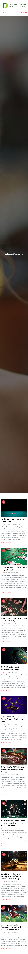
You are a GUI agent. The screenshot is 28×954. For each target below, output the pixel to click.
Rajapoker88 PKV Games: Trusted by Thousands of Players (12, 769)
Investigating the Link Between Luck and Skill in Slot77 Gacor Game (12, 927)
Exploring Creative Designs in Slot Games (13, 520)
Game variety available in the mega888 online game (14, 568)
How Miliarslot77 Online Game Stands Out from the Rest (13, 719)
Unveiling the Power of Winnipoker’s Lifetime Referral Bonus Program (11, 876)
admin (4, 524)
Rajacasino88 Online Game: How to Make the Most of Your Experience (13, 823)
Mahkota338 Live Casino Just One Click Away (14, 619)
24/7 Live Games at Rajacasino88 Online (10, 668)
